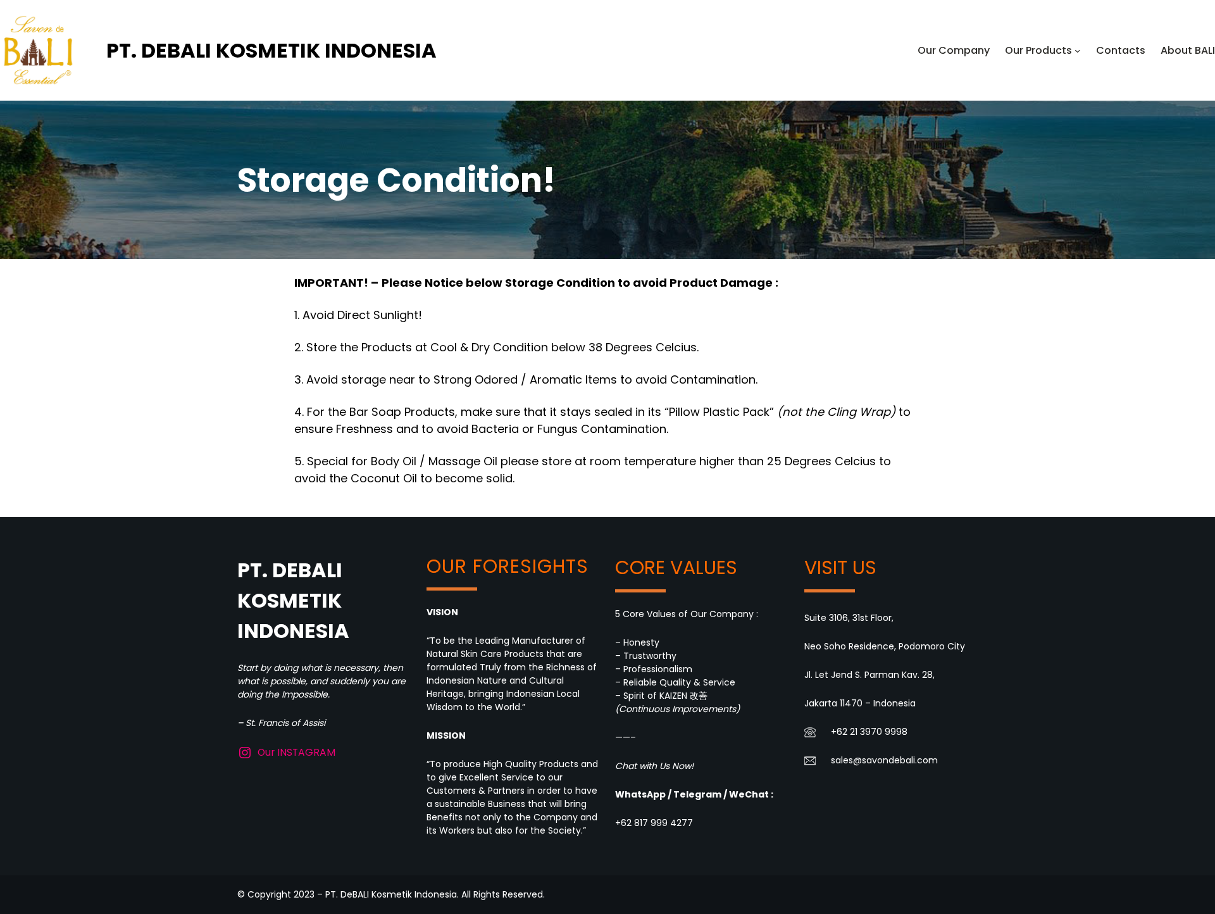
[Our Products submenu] (1078, 50)
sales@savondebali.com (884, 760)
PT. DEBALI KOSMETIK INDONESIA (271, 50)
